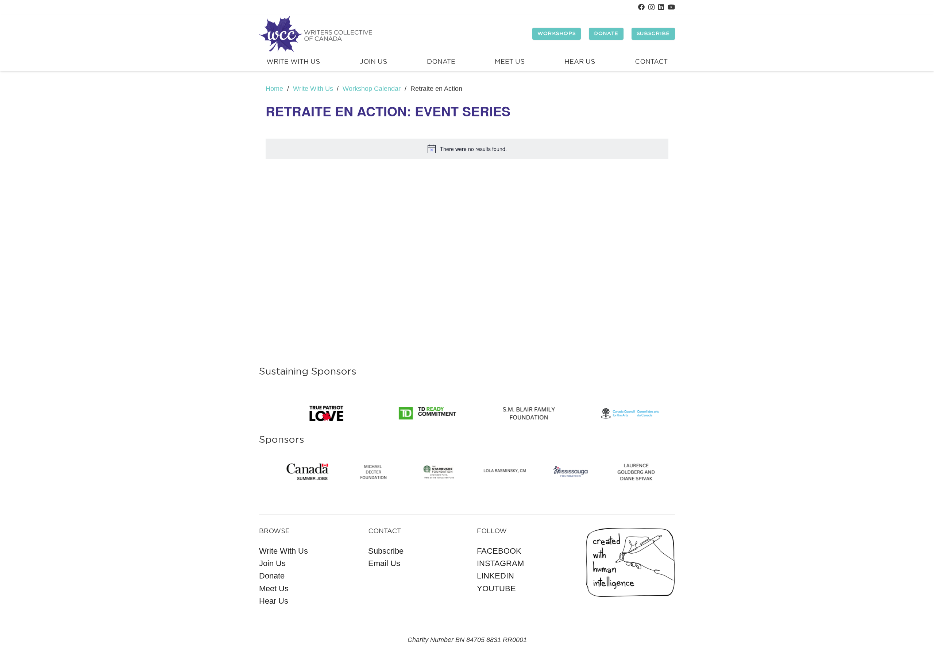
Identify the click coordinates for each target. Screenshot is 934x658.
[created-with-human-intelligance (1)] (630, 562)
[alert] (467, 149)
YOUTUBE (496, 588)
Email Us (384, 563)
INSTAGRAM (500, 563)
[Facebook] (641, 7)
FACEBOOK (499, 551)
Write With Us (283, 551)
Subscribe (386, 551)
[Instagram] (651, 7)
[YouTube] (671, 7)
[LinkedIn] (661, 7)
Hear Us (273, 600)
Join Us (272, 563)
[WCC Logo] (315, 34)
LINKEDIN (495, 575)
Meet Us (274, 588)
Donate (272, 575)
